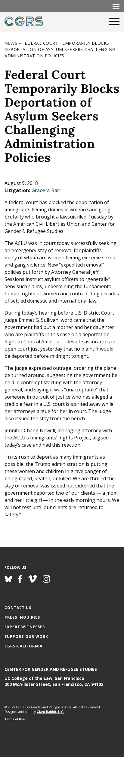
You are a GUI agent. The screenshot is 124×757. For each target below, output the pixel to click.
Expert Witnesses (25, 626)
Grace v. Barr (46, 190)
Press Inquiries (22, 617)
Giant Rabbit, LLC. (50, 712)
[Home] (24, 21)
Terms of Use (15, 719)
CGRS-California (23, 646)
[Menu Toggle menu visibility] (115, 6)
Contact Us (18, 607)
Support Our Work (26, 636)
